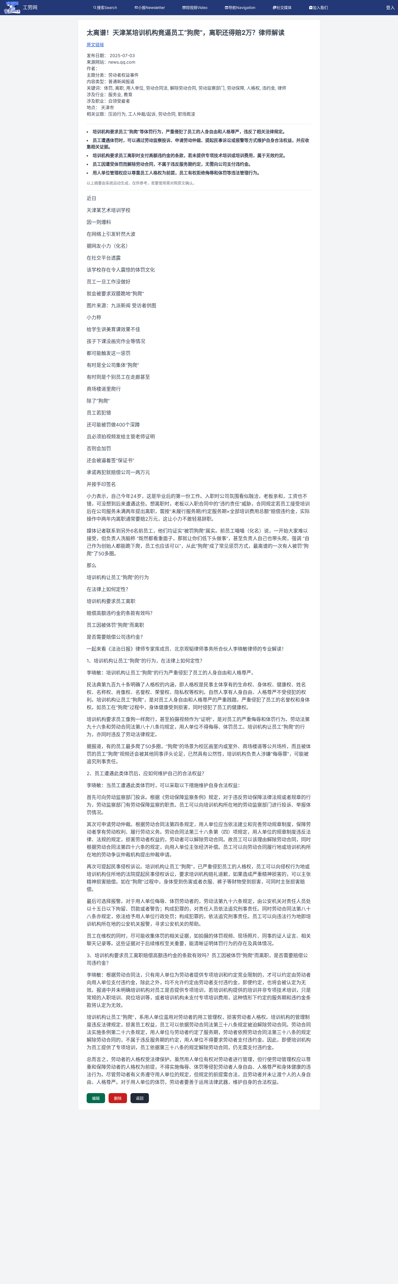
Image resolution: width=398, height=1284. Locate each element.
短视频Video (196, 7)
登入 (390, 7)
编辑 (96, 1098)
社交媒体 (284, 7)
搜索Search (107, 7)
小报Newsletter (151, 7)
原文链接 (95, 44)
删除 (118, 1098)
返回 (139, 1098)
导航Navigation (242, 7)
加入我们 (320, 7)
